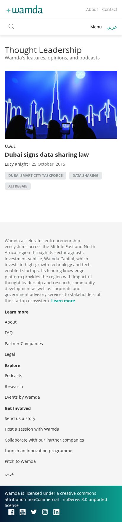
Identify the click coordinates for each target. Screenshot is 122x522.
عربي (112, 27)
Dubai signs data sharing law (47, 155)
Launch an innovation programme (38, 450)
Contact (109, 9)
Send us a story (20, 418)
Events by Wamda (22, 397)
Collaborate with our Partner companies (44, 440)
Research (14, 386)
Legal (10, 354)
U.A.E (10, 146)
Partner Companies (24, 343)
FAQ (9, 332)
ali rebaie (17, 186)
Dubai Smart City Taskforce (35, 175)
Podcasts (13, 375)
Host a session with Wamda (32, 429)
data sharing (86, 175)
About (92, 9)
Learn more (63, 300)
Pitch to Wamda (20, 461)
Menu (96, 27)
